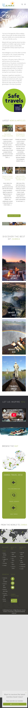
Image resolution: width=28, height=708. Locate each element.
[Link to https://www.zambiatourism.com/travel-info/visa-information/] (13, 482)
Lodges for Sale (5, 560)
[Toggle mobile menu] (25, 4)
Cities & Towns (13, 567)
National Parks (13, 553)
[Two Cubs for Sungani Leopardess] (7, 128)
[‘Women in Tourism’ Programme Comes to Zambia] (7, 170)
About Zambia (4, 554)
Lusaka (21, 568)
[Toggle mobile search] (22, 4)
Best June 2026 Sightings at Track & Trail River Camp (20, 178)
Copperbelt (22, 564)
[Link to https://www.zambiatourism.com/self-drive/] (13, 508)
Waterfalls (14, 556)
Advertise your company (5, 579)
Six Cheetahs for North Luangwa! (20, 135)
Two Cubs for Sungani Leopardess (7, 135)
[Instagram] (12, 583)
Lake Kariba (21, 561)
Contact (5, 565)
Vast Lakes (13, 559)
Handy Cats (14, 613)
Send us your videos (5, 585)
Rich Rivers (13, 563)
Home (4, 551)
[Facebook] (12, 579)
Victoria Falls (22, 557)
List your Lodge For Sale (5, 595)
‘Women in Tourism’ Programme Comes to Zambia (7, 178)
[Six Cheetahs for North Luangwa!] (20, 128)
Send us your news (5, 590)
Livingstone (22, 566)
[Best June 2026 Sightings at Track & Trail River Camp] (20, 170)
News (4, 557)
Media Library (4, 600)
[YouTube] (12, 587)
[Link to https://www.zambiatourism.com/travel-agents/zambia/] (13, 495)
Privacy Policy (11, 611)
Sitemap (5, 563)
